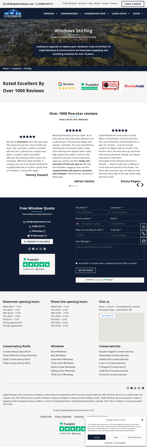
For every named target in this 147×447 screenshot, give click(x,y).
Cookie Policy (109, 443)
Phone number (83, 218)
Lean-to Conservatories (112, 363)
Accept (96, 437)
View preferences (134, 437)
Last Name (116, 207)
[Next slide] (142, 185)
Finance (113, 3)
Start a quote (133, 4)
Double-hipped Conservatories (116, 351)
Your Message (82, 241)
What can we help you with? (89, 230)
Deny (116, 437)
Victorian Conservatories (113, 374)
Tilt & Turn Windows (62, 374)
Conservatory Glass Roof (17, 351)
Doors (136, 13)
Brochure (82, 3)
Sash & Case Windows (63, 366)
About (97, 3)
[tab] (70, 186)
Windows (49, 13)
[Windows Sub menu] (56, 13)
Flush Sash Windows (62, 363)
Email (113, 218)
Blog (91, 3)
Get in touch (85, 270)
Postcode (115, 230)
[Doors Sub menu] (142, 13)
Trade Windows (69, 3)
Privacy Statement (120, 443)
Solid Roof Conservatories (113, 370)
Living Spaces (119, 13)
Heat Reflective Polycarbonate (20, 355)
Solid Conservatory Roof (16, 359)
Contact (105, 3)
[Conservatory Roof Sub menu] (108, 13)
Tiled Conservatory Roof (16, 363)
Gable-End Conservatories (114, 359)
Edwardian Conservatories (114, 355)
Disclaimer (79, 416)
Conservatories (69, 13)
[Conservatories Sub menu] (80, 13)
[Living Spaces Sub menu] (129, 13)
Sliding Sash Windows (63, 370)
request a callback (38, 241)
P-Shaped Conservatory (112, 366)
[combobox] (78, 223)
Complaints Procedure (97, 416)
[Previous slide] (138, 185)
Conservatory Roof (95, 13)
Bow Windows (59, 351)
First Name (81, 207)
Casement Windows (62, 359)
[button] (142, 420)
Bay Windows (58, 355)
